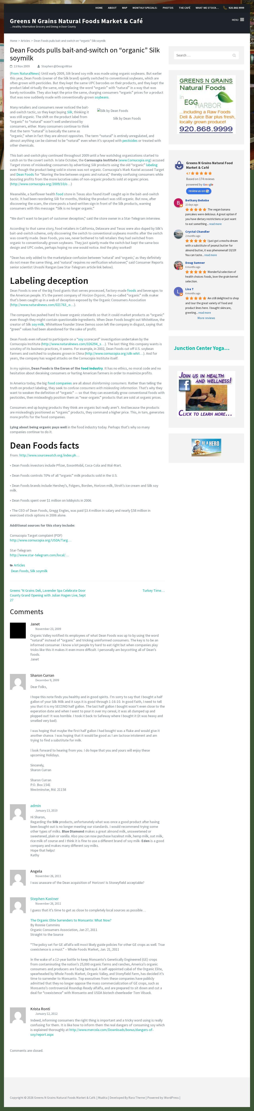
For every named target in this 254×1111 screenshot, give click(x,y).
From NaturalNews (25, 73)
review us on (197, 191)
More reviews (206, 318)
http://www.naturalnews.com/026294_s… (73, 344)
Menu (235, 20)
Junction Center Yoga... (202, 348)
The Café (184, 8)
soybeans (102, 97)
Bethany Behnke (197, 200)
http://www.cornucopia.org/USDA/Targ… (40, 540)
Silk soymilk (39, 571)
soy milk (38, 324)
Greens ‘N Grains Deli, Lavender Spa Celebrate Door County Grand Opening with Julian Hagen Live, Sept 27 (48, 595)
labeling (152, 165)
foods (131, 290)
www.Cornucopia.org (134, 160)
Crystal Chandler (197, 231)
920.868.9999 (236, 8)
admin (35, 805)
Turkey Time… (153, 590)
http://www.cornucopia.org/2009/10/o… (41, 184)
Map (124, 8)
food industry (92, 368)
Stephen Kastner (44, 898)
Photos (168, 8)
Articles (19, 565)
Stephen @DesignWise (56, 66)
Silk (69, 112)
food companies (60, 383)
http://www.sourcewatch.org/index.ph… (49, 455)
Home (99, 8)
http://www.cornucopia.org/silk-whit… (114, 353)
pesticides (130, 140)
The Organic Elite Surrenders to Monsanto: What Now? (70, 920)
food (59, 194)
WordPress (171, 1098)
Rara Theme (136, 1098)
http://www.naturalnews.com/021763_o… (42, 304)
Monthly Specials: (145, 8)
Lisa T (189, 289)
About (112, 8)
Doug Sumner (195, 263)
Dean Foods (25, 174)
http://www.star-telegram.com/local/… (39, 555)
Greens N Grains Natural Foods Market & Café (76, 21)
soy (80, 339)
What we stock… (207, 8)
